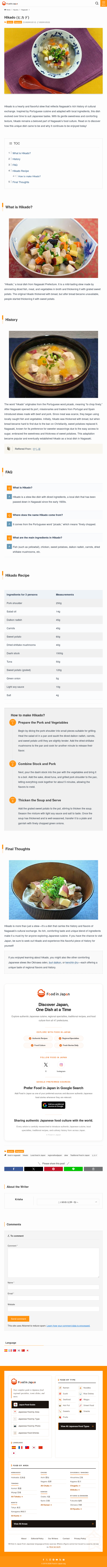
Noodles (85, 1388)
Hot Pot (64, 1405)
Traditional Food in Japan (80, 1155)
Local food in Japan (38, 1155)
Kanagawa (18, 1511)
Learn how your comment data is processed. (68, 1325)
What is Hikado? (22, 153)
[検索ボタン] (97, 3)
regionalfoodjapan (55, 1155)
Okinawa (76, 1505)
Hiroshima (76, 1477)
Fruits (63, 1417)
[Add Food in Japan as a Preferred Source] (53, 1105)
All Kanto (15, 1516)
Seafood (64, 1399)
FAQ (15, 165)
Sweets (64, 1411)
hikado (25, 1155)
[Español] (13, 1447)
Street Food (86, 1405)
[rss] (60, 1559)
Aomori (16, 1488)
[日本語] (13, 1453)
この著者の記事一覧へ (68, 1202)
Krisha (19, 1199)
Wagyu (84, 1399)
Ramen (64, 1388)
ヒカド (94, 1155)
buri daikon (55, 962)
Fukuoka (76, 1501)
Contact (66, 1538)
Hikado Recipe (21, 171)
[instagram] (50, 1559)
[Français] (20, 1447)
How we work (54, 1547)
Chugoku (74, 1486)
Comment (13, 1245)
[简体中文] (40, 1447)
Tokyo (15, 1507)
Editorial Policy (37, 1538)
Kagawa (75, 1481)
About (23, 1538)
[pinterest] (53, 1559)
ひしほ (37, 448)
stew (66, 1155)
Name (11, 1282)
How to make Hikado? (29, 176)
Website (11, 1304)
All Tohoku (16, 1496)
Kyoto (45, 1501)
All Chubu (45, 1486)
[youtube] (57, 1559)
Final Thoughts (21, 182)
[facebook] (43, 1559)
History (16, 159)
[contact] (63, 1559)
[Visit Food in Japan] (53, 993)
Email (11, 1293)
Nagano (46, 1481)
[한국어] (34, 1447)
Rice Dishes (86, 1393)
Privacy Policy (80, 1538)
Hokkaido (18, 1477)
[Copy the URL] (93, 1169)
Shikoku (74, 1490)
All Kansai (45, 1505)
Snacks (84, 1411)
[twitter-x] (47, 1559)
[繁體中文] (27, 1447)
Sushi (63, 1393)
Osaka (45, 1496)
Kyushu (10, 22)
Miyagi (16, 1492)
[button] (13, 1169)
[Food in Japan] (10, 3)
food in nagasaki (14, 1155)
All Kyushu (75, 1509)
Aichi (45, 1477)
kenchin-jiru (71, 962)
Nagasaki (18, 22)
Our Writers (53, 1538)
